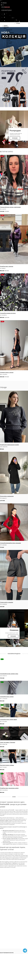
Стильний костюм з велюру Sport (8, 719)
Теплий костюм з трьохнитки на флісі (9, 788)
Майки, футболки (10, 46)
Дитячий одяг (9, 55)
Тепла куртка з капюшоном (7, 496)
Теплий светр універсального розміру (9, 445)
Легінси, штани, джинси (11, 39)
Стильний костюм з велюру (7, 696)
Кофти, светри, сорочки (11, 37)
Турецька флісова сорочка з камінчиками (10, 207)
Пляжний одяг (9, 47)
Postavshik (4, 1)
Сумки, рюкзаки (9, 58)
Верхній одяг (9, 29)
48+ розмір (9, 43)
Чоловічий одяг (9, 52)
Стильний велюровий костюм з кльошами (10, 543)
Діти (5, 54)
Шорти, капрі (9, 42)
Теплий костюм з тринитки (6, 266)
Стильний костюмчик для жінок (8, 313)
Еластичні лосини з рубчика (7, 765)
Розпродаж (7, 7)
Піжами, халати (9, 48)
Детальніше (14, 138)
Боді (7, 44)
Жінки (5, 28)
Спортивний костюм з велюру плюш (9, 674)
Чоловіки (6, 51)
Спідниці (8, 40)
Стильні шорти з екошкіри (6, 602)
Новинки (5, 25)
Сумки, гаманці (9, 50)
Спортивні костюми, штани (12, 33)
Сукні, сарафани (10, 32)
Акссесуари (6, 56)
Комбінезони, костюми (11, 35)
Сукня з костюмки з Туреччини (7, 742)
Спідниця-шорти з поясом (6, 372)
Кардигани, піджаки (10, 36)
